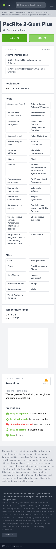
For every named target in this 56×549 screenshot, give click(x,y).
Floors (10, 266)
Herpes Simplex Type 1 (14, 143)
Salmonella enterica (36, 189)
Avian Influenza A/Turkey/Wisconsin (40, 105)
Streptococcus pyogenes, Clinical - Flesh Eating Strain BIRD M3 (15, 239)
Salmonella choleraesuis (13, 189)
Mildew (10, 159)
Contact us (9, 535)
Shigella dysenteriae (36, 198)
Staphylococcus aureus (14, 207)
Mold (33, 159)
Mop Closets (13, 275)
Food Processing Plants (39, 268)
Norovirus (12, 164)
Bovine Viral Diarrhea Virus (14, 114)
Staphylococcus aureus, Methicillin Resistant (39, 208)
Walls (33, 289)
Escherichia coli (14, 136)
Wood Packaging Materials (15, 296)
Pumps (34, 283)
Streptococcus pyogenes (37, 218)
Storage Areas (14, 289)
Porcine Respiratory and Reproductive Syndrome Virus (38, 169)
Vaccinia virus (37, 234)
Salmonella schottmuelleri (14, 198)
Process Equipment (36, 276)
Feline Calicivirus (39, 136)
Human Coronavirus (36, 143)
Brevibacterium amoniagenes (38, 114)
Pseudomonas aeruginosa (14, 181)
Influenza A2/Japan (11, 152)
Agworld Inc (17, 546)
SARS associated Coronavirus (39, 181)
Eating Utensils (38, 260)
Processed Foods (15, 283)
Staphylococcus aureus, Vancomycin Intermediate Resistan (14, 223)
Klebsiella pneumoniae (37, 152)
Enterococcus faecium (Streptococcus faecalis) (38, 126)
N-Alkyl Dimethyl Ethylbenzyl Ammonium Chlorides (26, 70)
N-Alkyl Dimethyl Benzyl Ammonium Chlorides (24, 61)
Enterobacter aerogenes (13, 123)
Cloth (9, 260)
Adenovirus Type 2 (16, 104)
